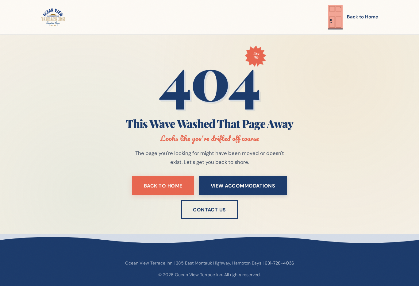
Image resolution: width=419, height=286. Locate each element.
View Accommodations (243, 186)
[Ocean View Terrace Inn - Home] (53, 17)
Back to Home (362, 17)
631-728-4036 (279, 263)
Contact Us (209, 210)
